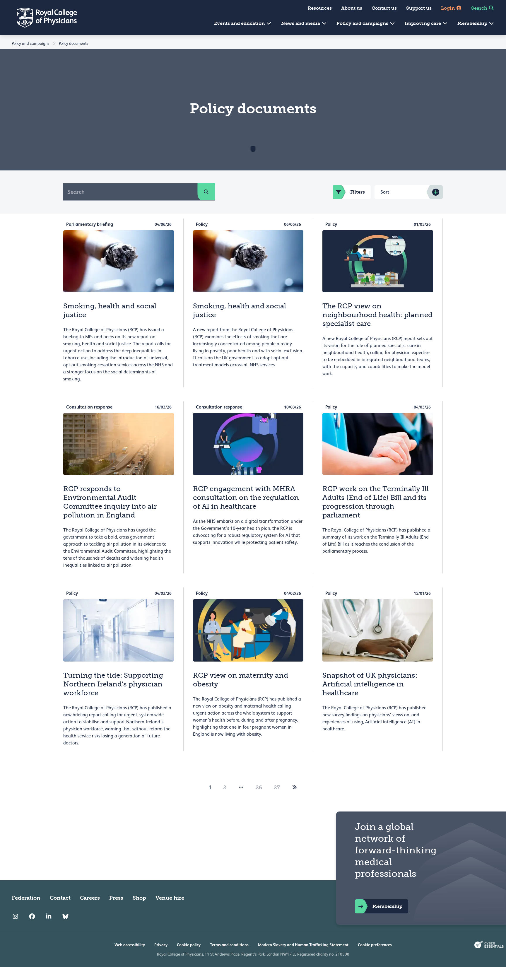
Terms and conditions (229, 944)
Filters (357, 192)
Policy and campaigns (362, 23)
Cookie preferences (375, 944)
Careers (90, 898)
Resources (320, 8)
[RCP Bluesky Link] (65, 916)
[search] (206, 191)
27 (277, 787)
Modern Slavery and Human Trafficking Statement (303, 944)
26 (259, 787)
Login (448, 8)
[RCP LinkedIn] (48, 916)
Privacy (160, 944)
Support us (419, 8)
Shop (139, 898)
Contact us (384, 8)
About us (351, 8)
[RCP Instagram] (15, 916)
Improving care (423, 23)
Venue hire (169, 898)
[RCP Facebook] (32, 916)
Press (116, 898)
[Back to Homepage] (43, 17)
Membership (472, 23)
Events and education (240, 23)
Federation (26, 898)
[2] (295, 787)
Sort (384, 192)
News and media (301, 23)
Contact (60, 898)
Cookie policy (189, 944)
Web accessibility (129, 944)
